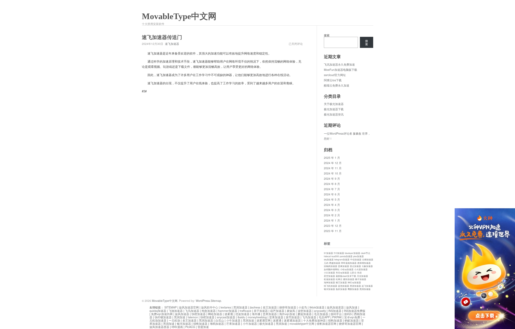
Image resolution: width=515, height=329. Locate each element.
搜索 (327, 35)
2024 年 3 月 (332, 210)
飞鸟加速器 (192, 311)
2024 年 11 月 (333, 168)
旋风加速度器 (335, 307)
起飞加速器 (367, 285)
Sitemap (216, 301)
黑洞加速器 (240, 307)
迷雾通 (229, 314)
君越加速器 (334, 262)
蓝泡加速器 (343, 285)
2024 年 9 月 (332, 178)
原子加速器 (261, 311)
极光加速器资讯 (334, 114)
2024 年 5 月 (332, 199)
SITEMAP (170, 307)
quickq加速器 (157, 311)
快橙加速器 (199, 314)
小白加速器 (329, 272)
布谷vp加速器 (342, 272)
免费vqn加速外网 (162, 314)
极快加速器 (348, 279)
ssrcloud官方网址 (335, 75)
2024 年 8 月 (332, 184)
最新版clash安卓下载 (346, 275)
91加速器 (328, 253)
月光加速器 (362, 275)
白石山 (219, 320)
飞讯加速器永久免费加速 (339, 64)
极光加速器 (266, 324)
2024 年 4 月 (332, 205)
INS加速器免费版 (354, 311)
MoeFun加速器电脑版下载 (340, 70)
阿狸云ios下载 (333, 80)
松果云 (339, 279)
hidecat (327, 256)
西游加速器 (355, 285)
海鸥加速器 (217, 324)
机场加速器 (329, 279)
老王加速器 (270, 307)
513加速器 (339, 253)
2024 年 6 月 (332, 194)
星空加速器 (329, 275)
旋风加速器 (182, 314)
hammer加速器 (227, 311)
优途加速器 (242, 314)
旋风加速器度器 (159, 327)
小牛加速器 (233, 320)
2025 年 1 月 (332, 158)
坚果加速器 (343, 266)
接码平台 (336, 314)
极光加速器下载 (334, 109)
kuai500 (335, 256)
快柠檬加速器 (163, 317)
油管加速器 (305, 311)
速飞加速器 (172, 44)
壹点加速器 (355, 266)
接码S (348, 314)
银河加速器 (329, 289)
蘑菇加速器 (305, 314)
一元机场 (174, 320)
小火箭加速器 (361, 269)
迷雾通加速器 (292, 320)
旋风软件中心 (209, 307)
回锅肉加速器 (330, 266)
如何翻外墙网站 (331, 269)
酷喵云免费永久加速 (336, 85)
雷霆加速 (203, 327)
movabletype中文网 (301, 324)
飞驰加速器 (176, 311)
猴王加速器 (341, 282)
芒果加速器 (233, 324)
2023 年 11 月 (333, 231)
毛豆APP (324, 317)
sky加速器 (329, 259)
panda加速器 (346, 256)
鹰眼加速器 (353, 289)
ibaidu (241, 317)
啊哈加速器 (215, 314)
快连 (359, 272)
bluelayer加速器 (352, 253)
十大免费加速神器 (314, 320)
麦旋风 (291, 311)
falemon (193, 317)
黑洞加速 (179, 317)
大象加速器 (367, 266)
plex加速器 (358, 256)
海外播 (256, 314)
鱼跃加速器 (341, 289)
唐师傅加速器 (364, 262)
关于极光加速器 (334, 104)
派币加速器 (293, 317)
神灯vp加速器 (354, 282)
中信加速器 (355, 259)
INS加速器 (334, 311)
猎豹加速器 (335, 320)
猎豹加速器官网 (326, 324)
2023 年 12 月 (333, 226)
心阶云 (353, 272)
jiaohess (255, 307)
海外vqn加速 (287, 314)
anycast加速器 (226, 317)
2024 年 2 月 (332, 215)
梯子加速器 (360, 279)
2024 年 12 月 (333, 163)
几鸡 (326, 262)
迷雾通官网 (263, 320)
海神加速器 (329, 282)
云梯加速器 (367, 259)
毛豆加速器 (321, 314)
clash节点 (365, 253)
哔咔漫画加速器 (348, 262)
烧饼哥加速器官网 (350, 324)
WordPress (203, 301)
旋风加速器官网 (189, 307)
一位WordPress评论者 (338, 133)
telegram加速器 (341, 259)
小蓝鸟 (303, 307)
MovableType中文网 (179, 16)
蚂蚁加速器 (352, 320)
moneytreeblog (257, 317)
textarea (225, 307)
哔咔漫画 (177, 327)
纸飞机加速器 (330, 285)
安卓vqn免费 (352, 317)
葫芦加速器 (277, 311)
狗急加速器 (209, 311)
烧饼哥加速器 (287, 307)
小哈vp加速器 (346, 269)
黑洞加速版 (365, 289)
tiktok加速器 (316, 307)
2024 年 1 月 (332, 220)
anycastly (320, 311)
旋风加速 (351, 307)
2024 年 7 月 (332, 189)
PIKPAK (337, 317)
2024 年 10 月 (333, 173)
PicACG (190, 327)
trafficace (245, 311)
